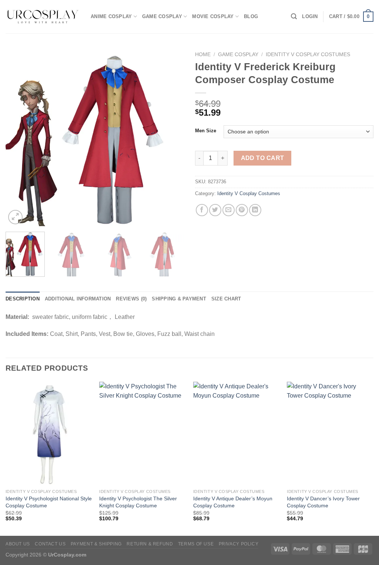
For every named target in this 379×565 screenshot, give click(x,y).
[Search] (294, 16)
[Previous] (18, 137)
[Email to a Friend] (228, 210)
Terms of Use (196, 544)
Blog (251, 16)
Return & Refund (150, 544)
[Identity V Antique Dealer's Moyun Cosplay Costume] (236, 433)
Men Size (205, 130)
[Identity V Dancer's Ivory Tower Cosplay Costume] (330, 433)
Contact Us (50, 544)
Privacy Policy (239, 544)
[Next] (171, 137)
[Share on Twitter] (215, 210)
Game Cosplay (162, 16)
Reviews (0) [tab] (131, 299)
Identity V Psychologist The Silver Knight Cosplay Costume (138, 502)
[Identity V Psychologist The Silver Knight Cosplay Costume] (142, 433)
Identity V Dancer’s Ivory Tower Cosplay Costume (323, 502)
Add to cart (262, 158)
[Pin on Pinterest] (242, 210)
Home (203, 54)
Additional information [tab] (78, 299)
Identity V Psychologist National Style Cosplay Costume (49, 502)
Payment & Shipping (96, 544)
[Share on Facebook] (202, 210)
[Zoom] (15, 217)
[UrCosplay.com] (43, 16)
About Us (18, 544)
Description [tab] (23, 299)
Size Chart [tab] (226, 299)
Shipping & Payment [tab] (179, 299)
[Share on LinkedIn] (255, 210)
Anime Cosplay (111, 16)
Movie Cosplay (213, 16)
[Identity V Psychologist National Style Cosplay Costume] (49, 433)
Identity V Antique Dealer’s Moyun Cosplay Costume (232, 502)
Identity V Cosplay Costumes (308, 54)
